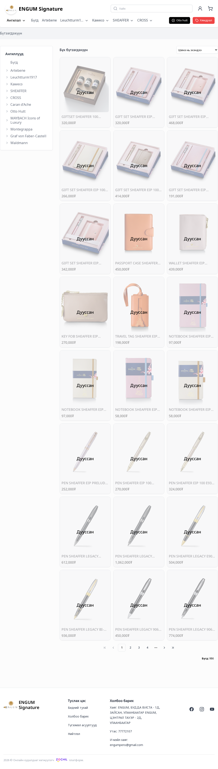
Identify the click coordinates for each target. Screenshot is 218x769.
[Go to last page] (173, 648)
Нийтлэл (74, 734)
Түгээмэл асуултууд (82, 725)
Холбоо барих (78, 716)
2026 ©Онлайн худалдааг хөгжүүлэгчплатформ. (43, 760)
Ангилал (14, 20)
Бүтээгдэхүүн (11, 33)
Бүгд (35, 20)
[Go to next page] (164, 648)
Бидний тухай (78, 708)
